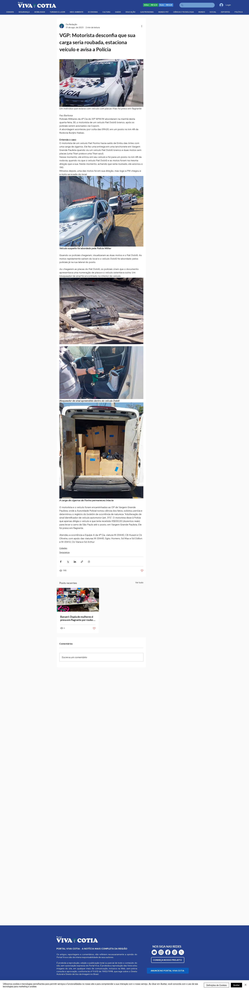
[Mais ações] (141, 26)
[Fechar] (245, 985)
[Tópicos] (174, 952)
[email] (154, 952)
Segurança (64, 552)
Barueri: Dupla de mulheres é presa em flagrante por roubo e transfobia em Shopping (77, 618)
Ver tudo (139, 582)
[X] (181, 952)
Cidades (63, 548)
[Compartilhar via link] (82, 561)
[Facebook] (167, 952)
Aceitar (236, 985)
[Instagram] (161, 952)
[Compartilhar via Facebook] (60, 561)
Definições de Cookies (216, 985)
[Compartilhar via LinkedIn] (74, 561)
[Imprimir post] (89, 561)
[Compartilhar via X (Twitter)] (67, 561)
